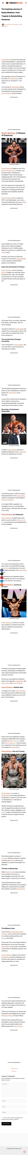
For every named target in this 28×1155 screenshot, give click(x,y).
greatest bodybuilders (8, 170)
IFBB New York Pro (13, 741)
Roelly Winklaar (6, 93)
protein (4, 812)
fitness (24, 202)
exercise (4, 272)
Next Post (14, 1071)
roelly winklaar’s (19, 344)
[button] (26, 3)
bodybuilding (13, 78)
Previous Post (14, 1068)
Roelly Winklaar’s (7, 270)
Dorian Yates (5, 683)
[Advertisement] (14, 42)
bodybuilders (20, 681)
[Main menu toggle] (2, 2)
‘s (7, 585)
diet (12, 799)
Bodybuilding (5, 59)
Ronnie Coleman (17, 683)
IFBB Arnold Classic (7, 500)
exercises (5, 858)
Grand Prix (5, 568)
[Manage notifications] (24, 1152)
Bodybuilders (4, 26)
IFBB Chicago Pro (10, 743)
